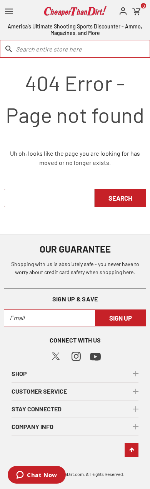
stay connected (37, 408)
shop (19, 373)
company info (32, 426)
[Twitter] (55, 355)
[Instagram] (76, 355)
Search (120, 198)
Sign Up (120, 318)
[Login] (123, 11)
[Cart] (136, 11)
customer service (39, 391)
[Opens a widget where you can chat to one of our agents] (37, 475)
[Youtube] (95, 355)
